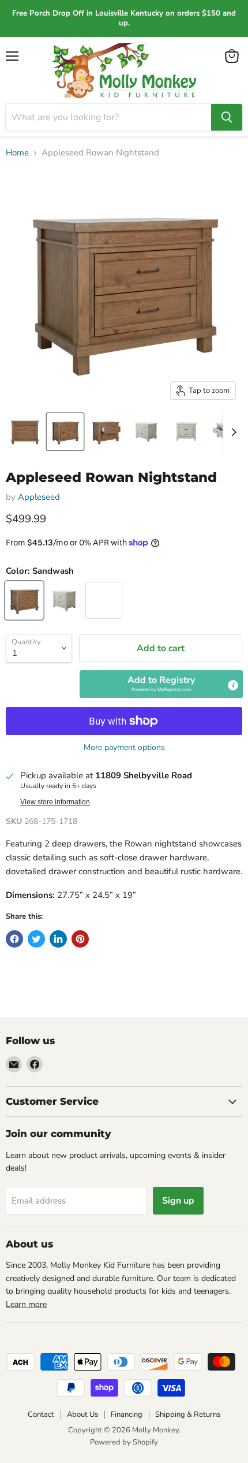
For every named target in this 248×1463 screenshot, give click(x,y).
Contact (41, 1414)
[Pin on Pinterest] (80, 939)
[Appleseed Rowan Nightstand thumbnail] (24, 431)
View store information (55, 802)
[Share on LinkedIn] (58, 939)
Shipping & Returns (187, 1414)
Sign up (178, 1200)
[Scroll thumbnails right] (232, 432)
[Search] (226, 117)
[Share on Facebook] (14, 939)
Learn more (26, 1304)
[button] (161, 684)
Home (17, 153)
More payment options (124, 747)
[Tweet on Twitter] (36, 939)
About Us (82, 1414)
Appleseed (39, 497)
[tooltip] (233, 685)
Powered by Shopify (124, 1442)
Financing (126, 1414)
